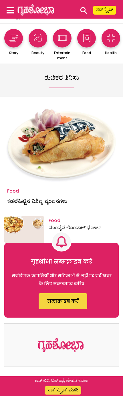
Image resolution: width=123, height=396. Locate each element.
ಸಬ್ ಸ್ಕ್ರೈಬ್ (104, 9)
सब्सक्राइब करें (63, 301)
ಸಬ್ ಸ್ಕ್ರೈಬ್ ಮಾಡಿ (62, 390)
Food (13, 191)
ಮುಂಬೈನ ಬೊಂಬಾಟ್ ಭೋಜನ (75, 227)
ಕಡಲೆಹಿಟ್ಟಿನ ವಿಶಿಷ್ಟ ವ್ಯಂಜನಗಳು (37, 201)
